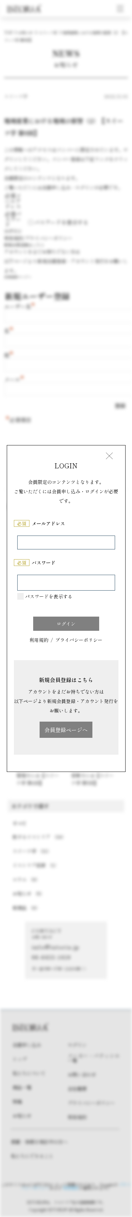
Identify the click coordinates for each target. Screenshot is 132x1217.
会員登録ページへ (66, 730)
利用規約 (38, 640)
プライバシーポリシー (79, 640)
